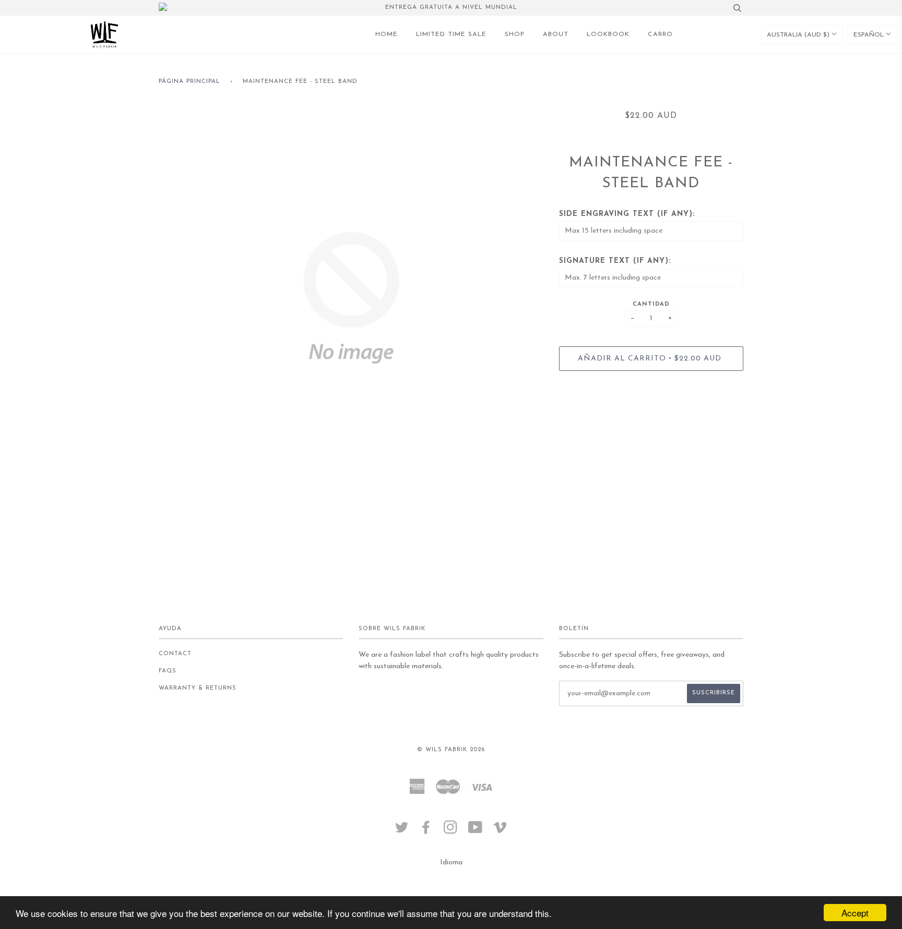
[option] (351, 298)
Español (869, 35)
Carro (660, 34)
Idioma (451, 862)
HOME (386, 34)
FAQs (167, 671)
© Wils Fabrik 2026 (451, 750)
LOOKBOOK (608, 34)
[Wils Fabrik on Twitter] (402, 831)
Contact (175, 654)
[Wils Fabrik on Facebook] (426, 831)
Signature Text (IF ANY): (615, 261)
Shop (515, 34)
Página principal (189, 82)
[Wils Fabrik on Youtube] (475, 831)
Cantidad (651, 304)
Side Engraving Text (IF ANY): (627, 214)
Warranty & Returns (197, 688)
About (555, 34)
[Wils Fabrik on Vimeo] (500, 831)
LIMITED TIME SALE (451, 34)
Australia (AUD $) (799, 35)
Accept (855, 912)
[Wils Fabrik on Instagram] (451, 831)
